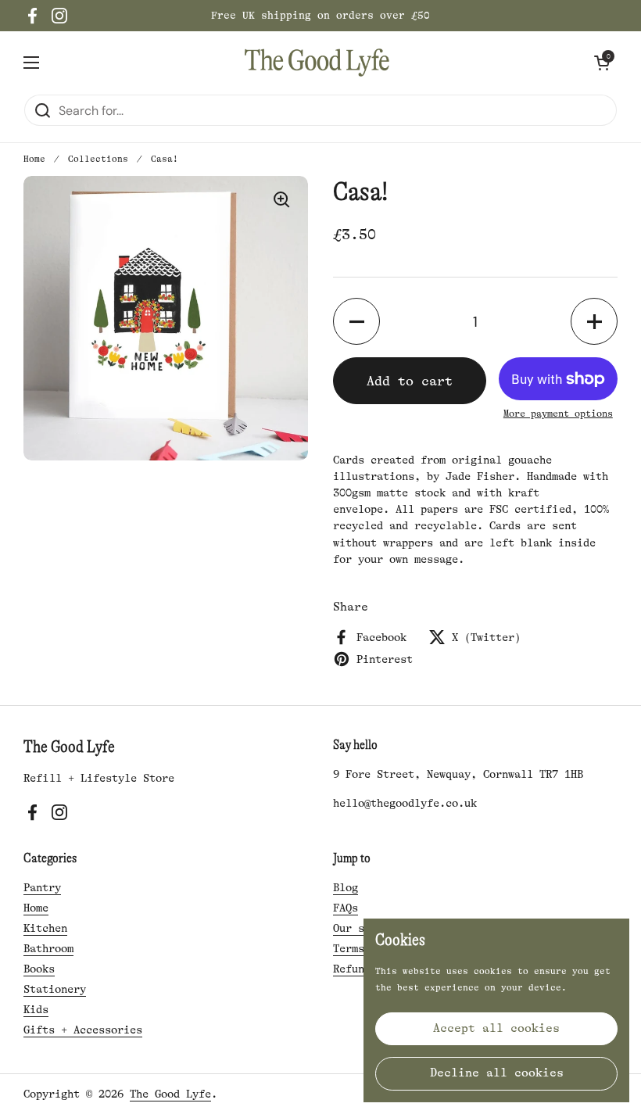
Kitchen (45, 928)
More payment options (558, 413)
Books (39, 968)
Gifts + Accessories (82, 1029)
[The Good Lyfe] (317, 62)
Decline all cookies (497, 1073)
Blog (345, 887)
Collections (98, 159)
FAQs (345, 907)
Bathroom (48, 948)
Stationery (54, 989)
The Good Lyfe (170, 1093)
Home (34, 159)
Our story (361, 928)
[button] (602, 62)
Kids (35, 1009)
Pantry (42, 887)
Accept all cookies (496, 1028)
